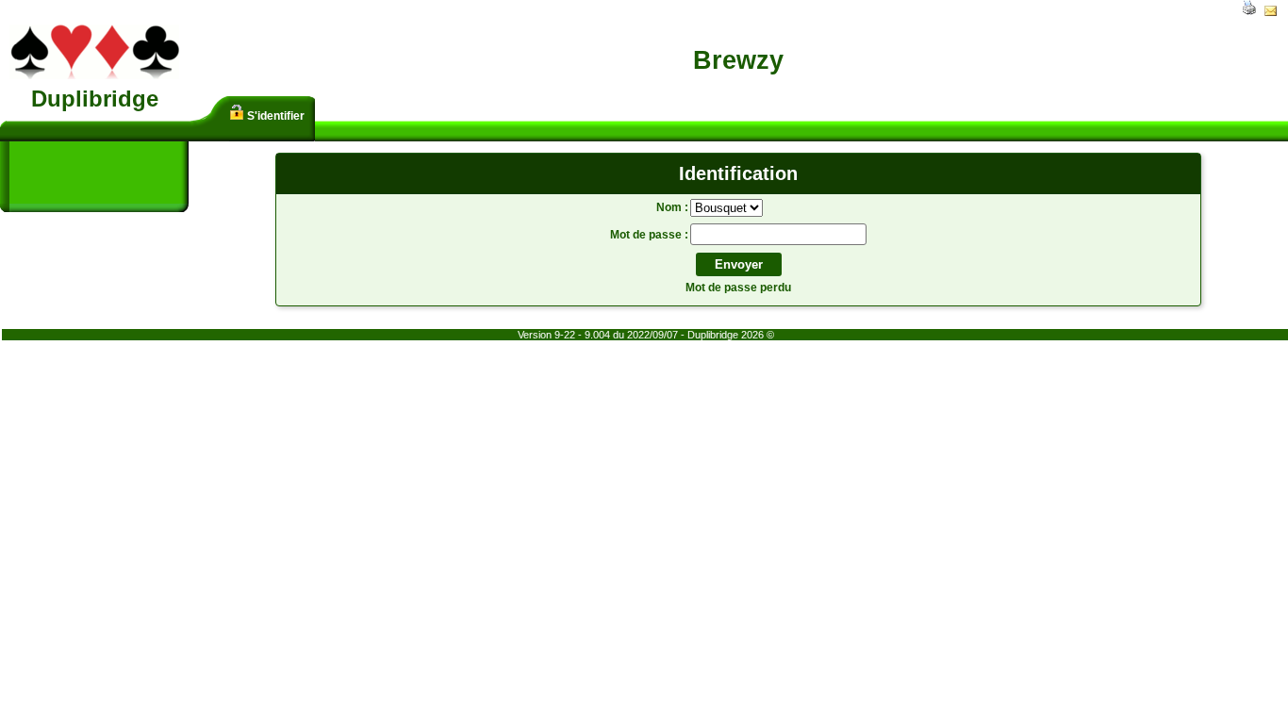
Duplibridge (94, 98)
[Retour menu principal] (94, 75)
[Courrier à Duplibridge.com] (1270, 12)
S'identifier (274, 116)
